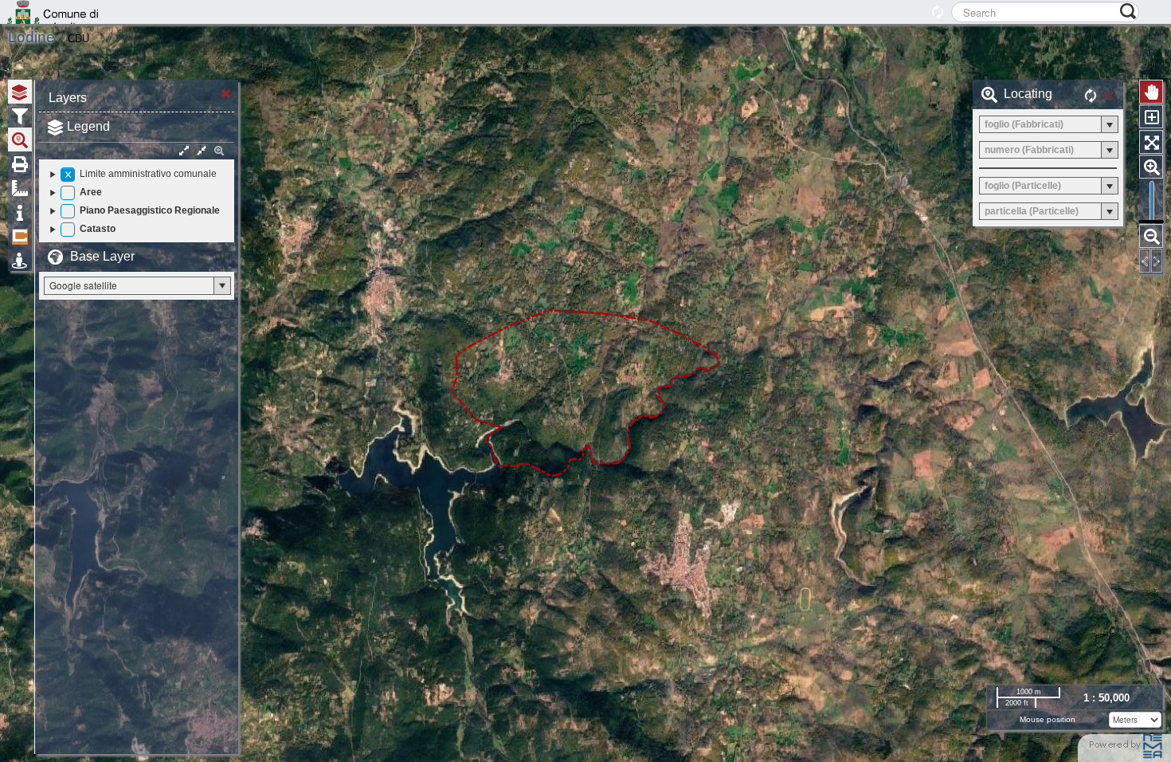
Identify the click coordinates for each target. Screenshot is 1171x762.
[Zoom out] (1151, 236)
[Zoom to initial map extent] (1151, 142)
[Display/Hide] (68, 174)
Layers (68, 97)
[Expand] (53, 173)
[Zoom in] (1151, 167)
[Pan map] (1151, 92)
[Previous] (1144, 261)
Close (226, 92)
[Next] (1156, 261)
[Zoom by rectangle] (1151, 116)
